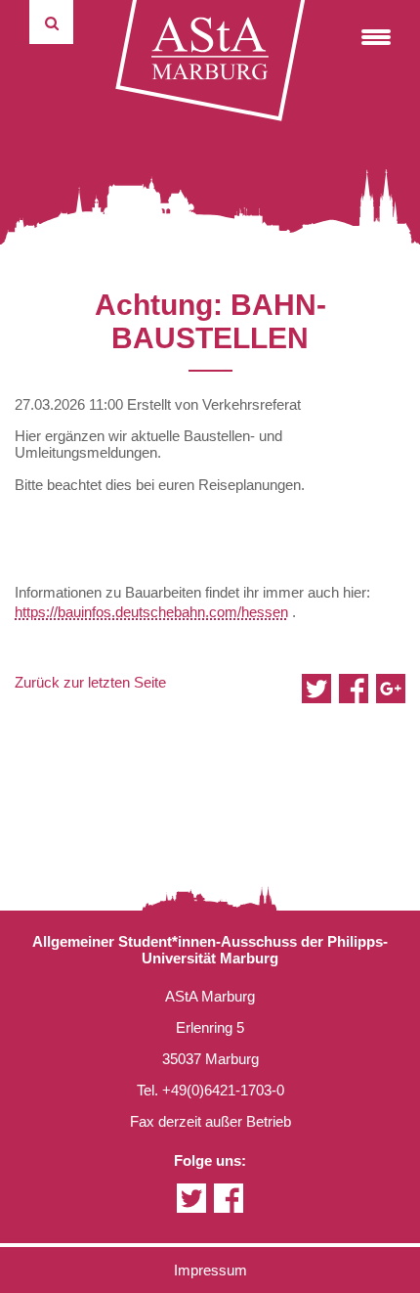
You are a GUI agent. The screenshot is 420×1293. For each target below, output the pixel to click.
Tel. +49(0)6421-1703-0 (210, 1090)
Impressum (210, 1270)
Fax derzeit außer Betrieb (210, 1121)
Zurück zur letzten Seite (90, 682)
